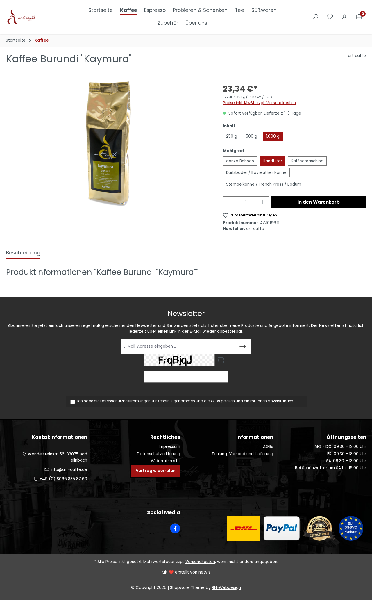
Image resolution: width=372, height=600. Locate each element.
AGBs (215, 400)
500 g (251, 136)
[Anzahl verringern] (229, 202)
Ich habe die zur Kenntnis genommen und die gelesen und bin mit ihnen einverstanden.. (186, 400)
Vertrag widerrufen (156, 470)
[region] (108, 143)
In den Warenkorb (319, 202)
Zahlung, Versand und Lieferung (242, 454)
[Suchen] (315, 17)
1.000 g (273, 136)
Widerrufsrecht (165, 461)
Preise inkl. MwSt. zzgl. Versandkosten (259, 103)
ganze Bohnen (240, 161)
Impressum (169, 446)
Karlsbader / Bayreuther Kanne (256, 172)
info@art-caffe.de (69, 469)
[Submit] (242, 346)
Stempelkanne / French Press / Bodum (263, 184)
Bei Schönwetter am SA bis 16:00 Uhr (330, 468)
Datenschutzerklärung (158, 454)
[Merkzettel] (330, 17)
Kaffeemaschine (307, 161)
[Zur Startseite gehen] (35, 17)
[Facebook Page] (175, 528)
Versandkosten (200, 562)
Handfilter (272, 161)
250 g (231, 136)
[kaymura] (108, 143)
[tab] (23, 253)
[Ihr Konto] (344, 17)
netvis (204, 572)
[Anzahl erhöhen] (263, 202)
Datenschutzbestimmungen (125, 400)
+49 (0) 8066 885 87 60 (63, 479)
